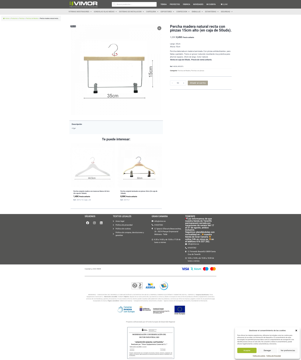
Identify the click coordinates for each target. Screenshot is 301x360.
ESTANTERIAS (210, 12)
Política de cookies (259, 356)
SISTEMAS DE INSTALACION (130, 12)
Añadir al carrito (198, 83)
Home (7, 18)
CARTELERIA (151, 12)
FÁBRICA (186, 4)
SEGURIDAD (225, 12)
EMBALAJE (196, 12)
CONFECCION (181, 12)
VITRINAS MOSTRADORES (79, 12)
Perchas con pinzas (197, 70)
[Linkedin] (101, 223)
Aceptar (247, 350)
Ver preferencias (288, 350)
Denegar (267, 350)
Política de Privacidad (273, 356)
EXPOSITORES (166, 12)
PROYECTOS (175, 4)
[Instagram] (94, 223)
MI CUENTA (211, 4)
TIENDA (163, 4)
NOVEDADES (198, 4)
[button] (296, 330)
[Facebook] (88, 223)
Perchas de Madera (184, 70)
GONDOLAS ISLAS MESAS (104, 12)
